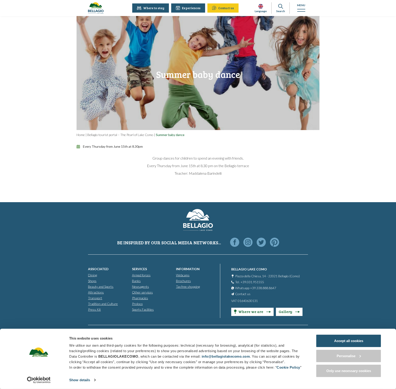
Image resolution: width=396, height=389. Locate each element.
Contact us (226, 8)
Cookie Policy (288, 367)
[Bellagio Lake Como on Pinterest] (274, 243)
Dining (92, 275)
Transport (95, 298)
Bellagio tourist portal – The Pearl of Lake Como (120, 135)
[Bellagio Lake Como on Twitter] (261, 243)
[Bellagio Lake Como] (96, 8)
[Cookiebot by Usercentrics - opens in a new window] (39, 380)
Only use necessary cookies (348, 371)
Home (81, 135)
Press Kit (94, 309)
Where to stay (153, 8)
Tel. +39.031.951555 (249, 282)
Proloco (137, 304)
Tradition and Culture (103, 304)
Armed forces (141, 275)
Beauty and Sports (100, 286)
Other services (142, 292)
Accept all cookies (348, 341)
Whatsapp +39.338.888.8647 (255, 288)
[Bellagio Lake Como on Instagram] (248, 243)
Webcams (183, 275)
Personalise (346, 356)
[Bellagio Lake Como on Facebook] (234, 243)
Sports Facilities (143, 309)
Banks (136, 281)
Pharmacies (140, 298)
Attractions (96, 292)
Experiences (191, 8)
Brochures (183, 281)
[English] (260, 6)
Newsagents (140, 286)
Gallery (286, 311)
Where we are (251, 311)
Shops (92, 281)
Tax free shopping (188, 286)
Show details (79, 380)
